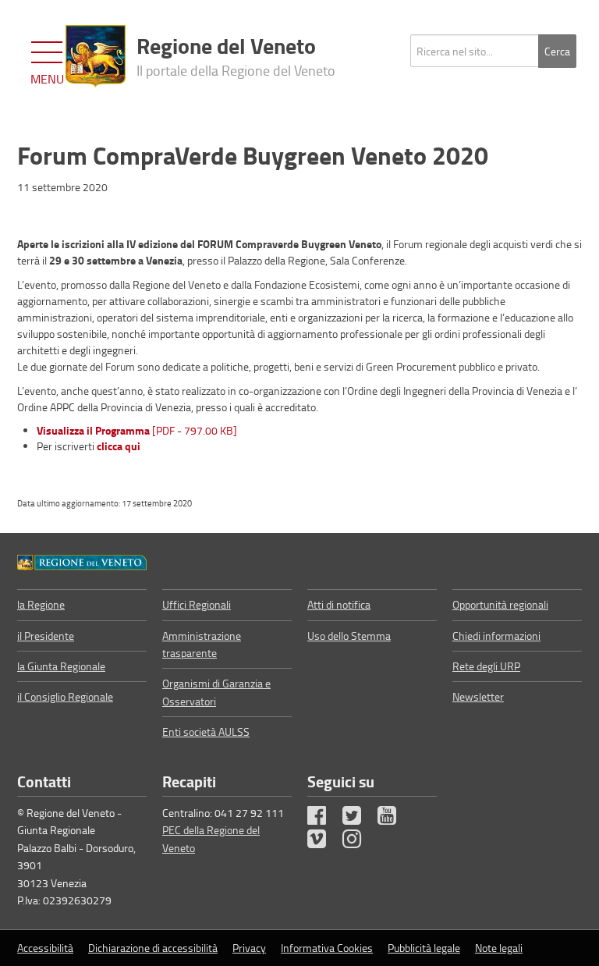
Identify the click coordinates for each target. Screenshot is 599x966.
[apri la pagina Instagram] (358, 842)
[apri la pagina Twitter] (358, 819)
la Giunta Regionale (61, 666)
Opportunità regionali (500, 604)
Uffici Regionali (196, 604)
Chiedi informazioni (496, 635)
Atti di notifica (338, 604)
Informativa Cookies (327, 947)
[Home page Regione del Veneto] (96, 56)
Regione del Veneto (235, 55)
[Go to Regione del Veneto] (82, 561)
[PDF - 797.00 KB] (137, 430)
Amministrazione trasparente (201, 644)
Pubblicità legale (424, 947)
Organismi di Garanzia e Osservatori (216, 692)
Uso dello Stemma (349, 635)
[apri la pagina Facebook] (323, 819)
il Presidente (45, 635)
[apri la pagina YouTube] (393, 819)
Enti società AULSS (206, 731)
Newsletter (478, 696)
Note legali (499, 947)
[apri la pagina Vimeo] (323, 842)
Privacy (249, 947)
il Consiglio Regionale (65, 696)
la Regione (41, 604)
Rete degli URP (486, 666)
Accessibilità (45, 947)
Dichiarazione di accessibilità (153, 947)
